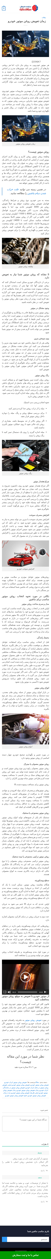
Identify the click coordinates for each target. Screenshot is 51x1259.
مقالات (44, 17)
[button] (47, 8)
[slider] (27, 992)
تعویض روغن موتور (33, 1020)
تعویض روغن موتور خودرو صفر (19, 1085)
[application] (25, 977)
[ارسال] (4, 1239)
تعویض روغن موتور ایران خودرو (15, 1082)
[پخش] (45, 992)
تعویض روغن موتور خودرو (40, 1085)
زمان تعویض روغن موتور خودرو (28, 1090)
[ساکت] (9, 992)
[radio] (34, 1072)
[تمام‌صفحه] (5, 992)
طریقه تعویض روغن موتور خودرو (23, 1093)
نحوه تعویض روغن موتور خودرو (16, 1095)
